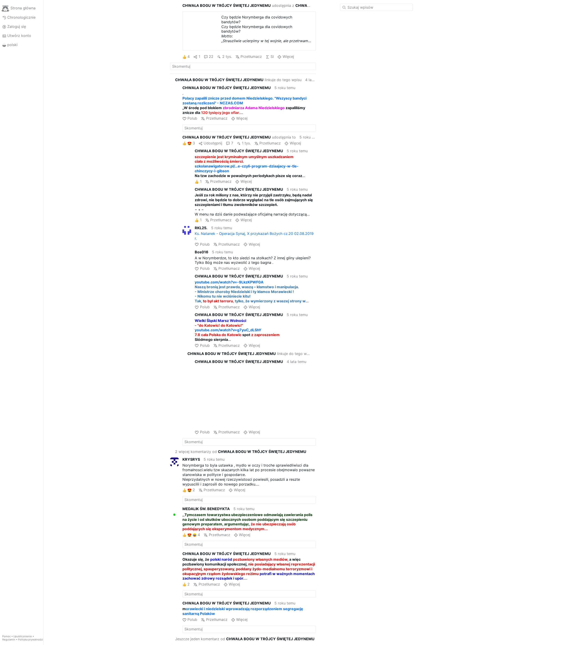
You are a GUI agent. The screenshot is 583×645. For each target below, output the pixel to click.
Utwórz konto (19, 35)
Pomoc (6, 636)
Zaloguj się (16, 26)
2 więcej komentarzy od (240, 451)
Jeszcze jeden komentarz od (245, 639)
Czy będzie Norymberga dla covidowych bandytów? (256, 19)
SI (272, 56)
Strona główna (23, 8)
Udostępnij (213, 143)
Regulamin (8, 639)
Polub (192, 118)
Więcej (288, 56)
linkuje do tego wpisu (238, 79)
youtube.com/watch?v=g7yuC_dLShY (228, 330)
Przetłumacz (251, 56)
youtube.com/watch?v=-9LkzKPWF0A (229, 282)
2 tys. (227, 56)
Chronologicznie (21, 17)
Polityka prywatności (30, 639)
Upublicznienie (22, 636)
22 (211, 56)
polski (12, 44)
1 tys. (246, 143)
